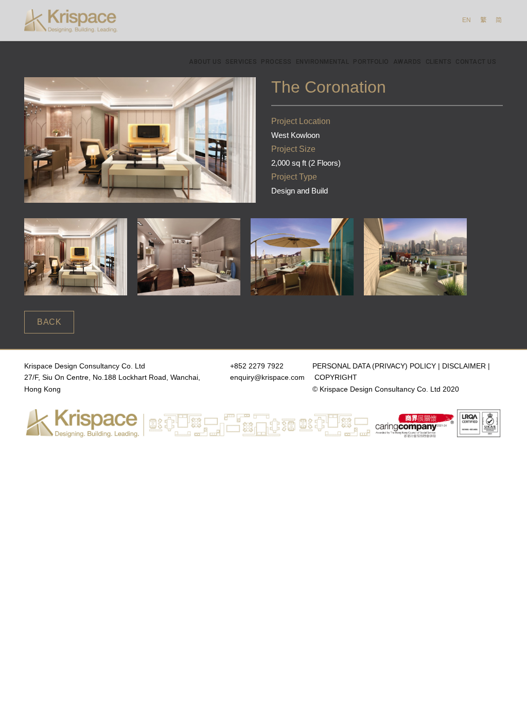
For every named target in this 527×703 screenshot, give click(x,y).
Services (241, 61)
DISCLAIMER (464, 366)
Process (276, 61)
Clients (439, 61)
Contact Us (475, 61)
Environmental (322, 61)
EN (466, 20)
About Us (205, 61)
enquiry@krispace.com (267, 377)
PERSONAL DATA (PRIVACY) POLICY (374, 366)
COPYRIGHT (335, 377)
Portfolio (371, 61)
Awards (407, 61)
